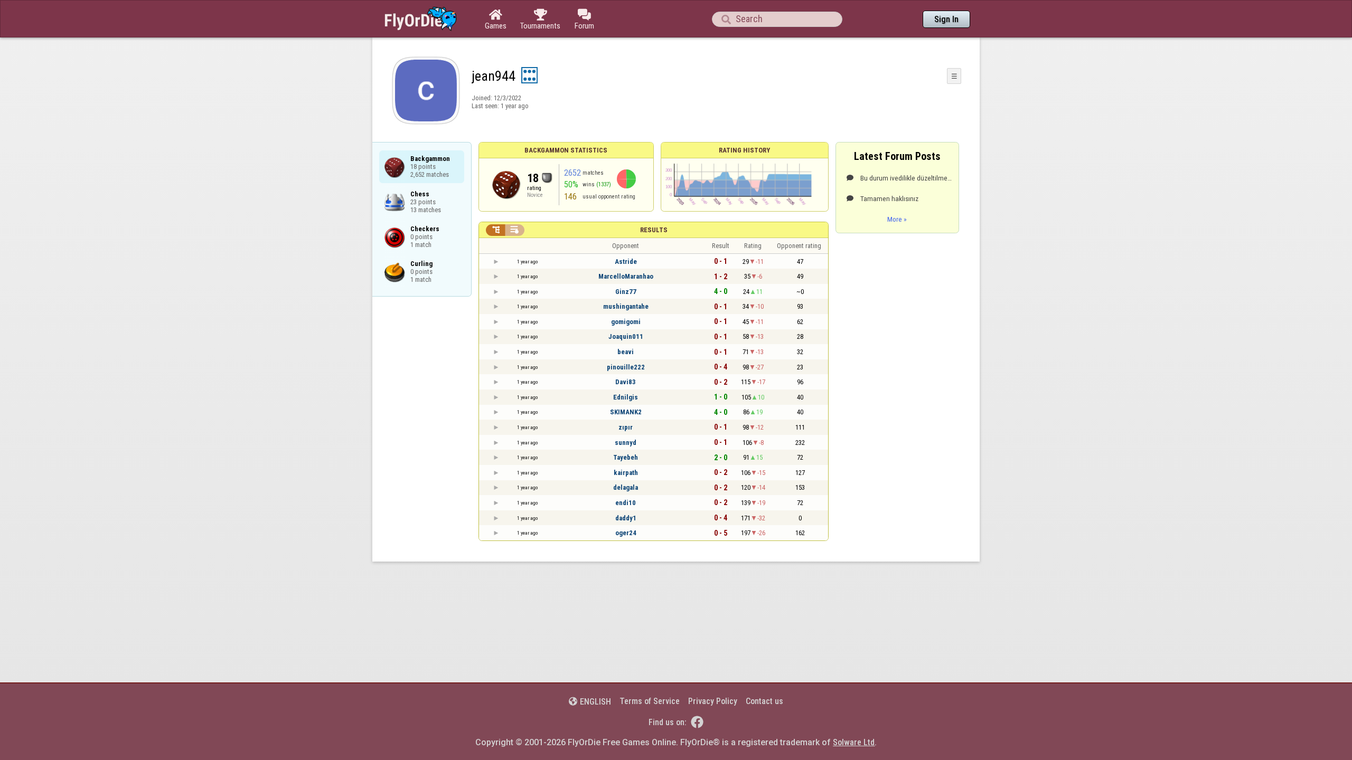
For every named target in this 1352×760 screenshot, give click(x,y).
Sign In (946, 19)
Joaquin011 (625, 336)
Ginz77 (625, 292)
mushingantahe (626, 306)
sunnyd (625, 442)
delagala (625, 487)
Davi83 (625, 382)
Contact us (764, 701)
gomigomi (626, 322)
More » (897, 219)
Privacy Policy (712, 701)
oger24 (625, 533)
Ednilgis (625, 397)
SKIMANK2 (626, 412)
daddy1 (625, 518)
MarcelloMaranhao (625, 276)
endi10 (625, 503)
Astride (626, 261)
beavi (625, 352)
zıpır (625, 427)
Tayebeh (625, 457)
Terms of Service (649, 701)
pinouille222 (626, 367)
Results (654, 230)
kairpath (626, 473)
